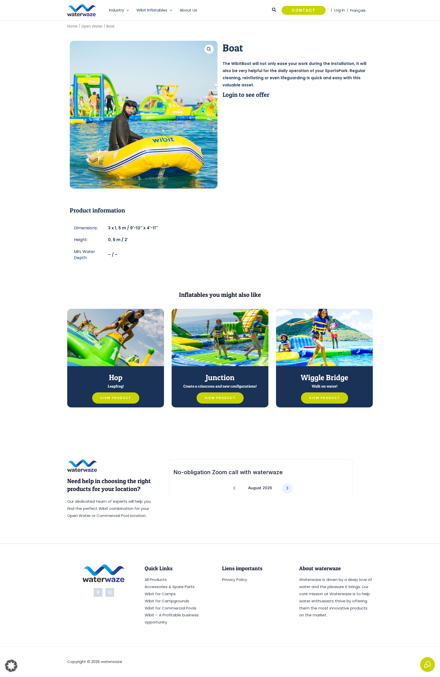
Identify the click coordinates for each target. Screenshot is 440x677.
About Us (188, 10)
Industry (116, 10)
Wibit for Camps (160, 593)
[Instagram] (109, 592)
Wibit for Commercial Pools (170, 608)
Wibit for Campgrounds (167, 601)
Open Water (92, 26)
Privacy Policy (234, 579)
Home (72, 26)
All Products (156, 579)
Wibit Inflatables (151, 10)
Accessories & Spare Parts (170, 586)
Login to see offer (246, 94)
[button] (126, 10)
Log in (339, 10)
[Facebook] (98, 592)
